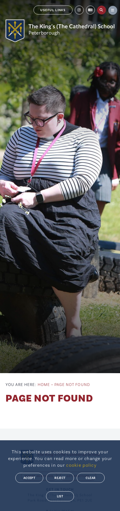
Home (44, 384)
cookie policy (81, 465)
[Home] (60, 30)
